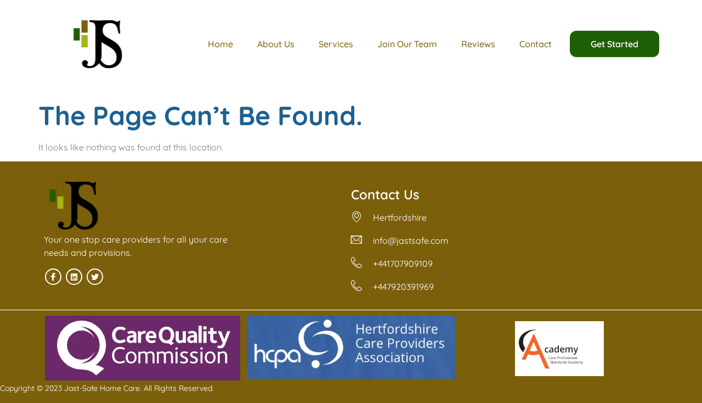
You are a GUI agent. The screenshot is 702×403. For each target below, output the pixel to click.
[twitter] (95, 276)
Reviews (478, 43)
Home (220, 43)
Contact (535, 43)
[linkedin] (74, 276)
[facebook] (53, 276)
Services (336, 43)
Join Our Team (407, 43)
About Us (276, 43)
